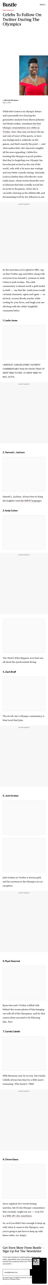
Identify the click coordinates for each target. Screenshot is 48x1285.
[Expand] (35, 1260)
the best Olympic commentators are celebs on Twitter (22, 127)
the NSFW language (31, 500)
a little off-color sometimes (18, 1215)
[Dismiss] (44, 1260)
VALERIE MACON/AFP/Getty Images (47, 75)
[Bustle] (10, 4)
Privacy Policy (15, 1279)
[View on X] (24, 342)
